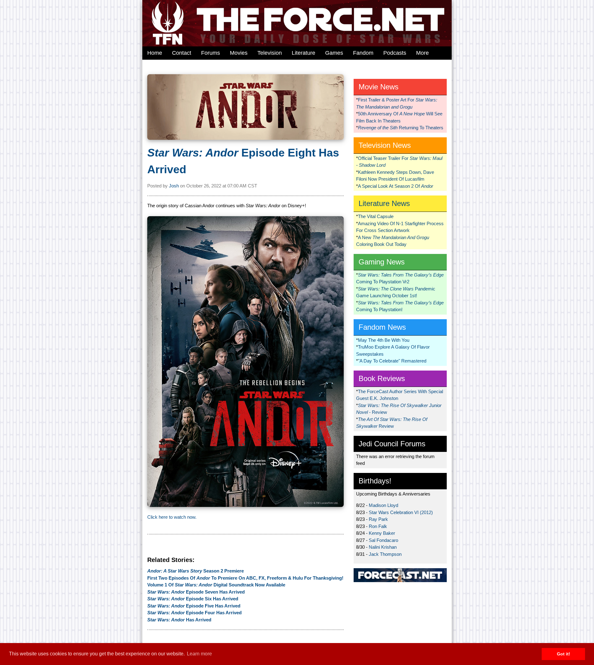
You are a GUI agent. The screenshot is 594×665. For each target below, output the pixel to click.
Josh (174, 185)
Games (334, 53)
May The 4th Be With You (383, 340)
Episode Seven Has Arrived (196, 591)
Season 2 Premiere (195, 570)
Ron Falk (378, 526)
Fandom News (382, 327)
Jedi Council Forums (392, 444)
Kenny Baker (382, 533)
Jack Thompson (385, 554)
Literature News (384, 203)
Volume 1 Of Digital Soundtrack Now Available (216, 584)
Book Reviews (382, 378)
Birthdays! (375, 481)
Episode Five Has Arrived (193, 605)
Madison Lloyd (383, 505)
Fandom (363, 53)
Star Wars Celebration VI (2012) (401, 512)
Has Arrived (179, 619)
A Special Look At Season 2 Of (395, 186)
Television (269, 53)
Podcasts (394, 53)
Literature (303, 53)
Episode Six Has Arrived (192, 598)
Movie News (378, 87)
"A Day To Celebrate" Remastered (392, 360)
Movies (239, 53)
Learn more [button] (199, 653)
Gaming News (382, 262)
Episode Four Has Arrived (194, 612)
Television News (385, 145)
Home (154, 53)
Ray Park (378, 519)
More (422, 53)
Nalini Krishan (383, 547)
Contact (181, 53)
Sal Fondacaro (383, 540)
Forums (210, 53)
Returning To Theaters (400, 127)
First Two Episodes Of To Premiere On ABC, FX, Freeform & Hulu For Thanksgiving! (245, 578)
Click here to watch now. (171, 517)
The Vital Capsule (376, 216)
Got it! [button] (563, 653)
